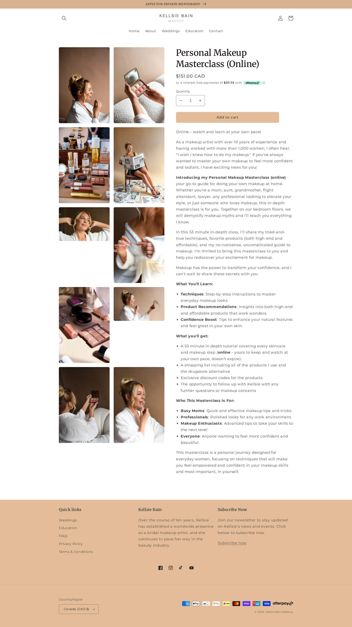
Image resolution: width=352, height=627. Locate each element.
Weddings (68, 520)
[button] (64, 18)
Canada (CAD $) (76, 609)
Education (68, 528)
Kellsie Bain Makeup (279, 612)
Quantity (183, 91)
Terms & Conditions (76, 552)
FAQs (63, 536)
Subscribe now (232, 542)
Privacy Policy (71, 544)
